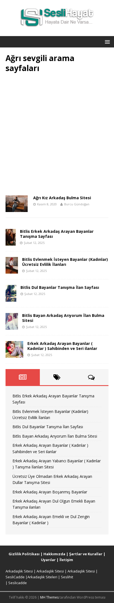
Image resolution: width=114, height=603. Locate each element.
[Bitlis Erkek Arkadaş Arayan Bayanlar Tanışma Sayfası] (11, 242)
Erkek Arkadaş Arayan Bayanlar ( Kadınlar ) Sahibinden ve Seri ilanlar (62, 346)
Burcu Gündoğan (76, 204)
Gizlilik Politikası (24, 553)
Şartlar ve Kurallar (85, 553)
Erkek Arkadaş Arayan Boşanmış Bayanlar (49, 491)
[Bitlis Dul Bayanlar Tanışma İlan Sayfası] (11, 298)
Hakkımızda (54, 553)
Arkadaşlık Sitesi (19, 571)
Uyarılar (48, 559)
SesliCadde (15, 576)
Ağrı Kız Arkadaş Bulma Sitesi (62, 197)
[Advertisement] (57, 136)
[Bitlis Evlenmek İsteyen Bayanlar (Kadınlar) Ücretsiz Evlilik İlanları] (12, 270)
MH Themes (49, 597)
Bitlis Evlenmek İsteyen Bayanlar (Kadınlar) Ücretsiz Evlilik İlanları (65, 262)
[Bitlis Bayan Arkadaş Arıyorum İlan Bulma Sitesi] (12, 326)
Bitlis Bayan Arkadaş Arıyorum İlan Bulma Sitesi (63, 318)
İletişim (66, 559)
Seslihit (67, 576)
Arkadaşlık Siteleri (42, 576)
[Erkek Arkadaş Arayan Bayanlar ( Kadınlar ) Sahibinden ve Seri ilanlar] (14, 354)
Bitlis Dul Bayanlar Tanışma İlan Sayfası (59, 287)
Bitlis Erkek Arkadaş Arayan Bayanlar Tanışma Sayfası (57, 234)
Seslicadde (17, 582)
